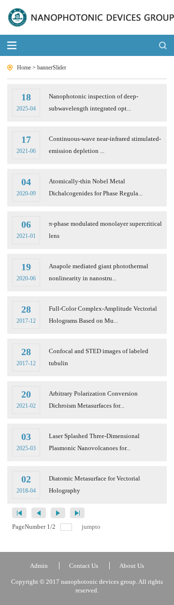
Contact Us (83, 565)
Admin (39, 565)
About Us (131, 565)
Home (24, 67)
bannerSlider (51, 67)
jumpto (92, 526)
